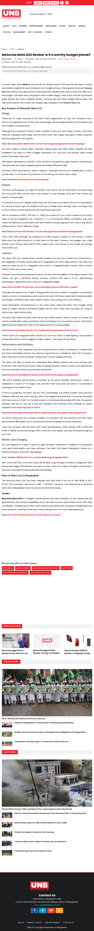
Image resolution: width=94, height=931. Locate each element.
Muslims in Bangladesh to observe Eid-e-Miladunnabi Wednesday (44, 723)
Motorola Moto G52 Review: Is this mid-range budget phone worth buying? (46, 143)
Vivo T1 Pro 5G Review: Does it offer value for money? (34, 514)
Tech (14, 26)
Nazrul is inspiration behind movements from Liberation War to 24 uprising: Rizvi (51, 813)
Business (23, 26)
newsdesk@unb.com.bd (47, 905)
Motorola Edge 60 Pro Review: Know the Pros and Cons (15, 653)
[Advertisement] (47, 538)
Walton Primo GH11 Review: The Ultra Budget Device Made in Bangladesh (44, 231)
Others (48, 32)
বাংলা (29, 3)
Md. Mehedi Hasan (68, 59)
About (21, 922)
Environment (19, 32)
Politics (7, 32)
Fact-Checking (35, 32)
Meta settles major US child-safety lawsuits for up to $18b (41, 822)
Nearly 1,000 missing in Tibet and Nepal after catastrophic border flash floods (37, 809)
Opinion (81, 26)
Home (4, 49)
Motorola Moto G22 (40, 573)
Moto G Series (23, 568)
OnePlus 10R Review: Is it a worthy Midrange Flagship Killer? (38, 457)
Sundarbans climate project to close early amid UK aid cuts (41, 741)
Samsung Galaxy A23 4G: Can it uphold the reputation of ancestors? (42, 330)
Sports (6, 26)
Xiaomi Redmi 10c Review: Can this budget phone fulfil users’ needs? (42, 287)
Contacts (68, 922)
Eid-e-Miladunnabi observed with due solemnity (23, 718)
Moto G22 (66, 568)
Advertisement (53, 922)
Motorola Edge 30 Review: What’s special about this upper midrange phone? (46, 412)
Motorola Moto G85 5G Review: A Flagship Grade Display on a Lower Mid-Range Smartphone (77, 654)
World (62, 26)
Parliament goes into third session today (33, 851)
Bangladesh (51, 26)
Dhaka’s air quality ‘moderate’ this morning (34, 832)
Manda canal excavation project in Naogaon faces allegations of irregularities (50, 732)
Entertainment (36, 26)
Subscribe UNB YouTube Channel (20, 563)
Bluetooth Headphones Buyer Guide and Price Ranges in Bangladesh (42, 374)
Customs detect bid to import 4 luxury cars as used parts (40, 841)
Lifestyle (72, 26)
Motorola (8, 568)
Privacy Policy (34, 922)
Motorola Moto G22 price (15, 573)
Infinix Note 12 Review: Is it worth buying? (28, 179)
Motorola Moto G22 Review (45, 568)
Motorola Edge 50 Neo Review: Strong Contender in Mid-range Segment (46, 653)
